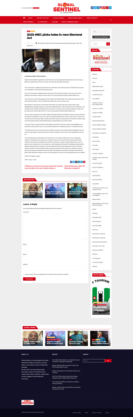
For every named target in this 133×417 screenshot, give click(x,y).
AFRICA (94, 74)
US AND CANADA (97, 262)
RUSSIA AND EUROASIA (99, 242)
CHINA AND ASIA (97, 94)
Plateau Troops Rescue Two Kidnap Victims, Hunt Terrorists (76, 195)
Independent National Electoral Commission (65, 43)
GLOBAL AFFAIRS (58, 18)
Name (25, 244)
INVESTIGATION (97, 179)
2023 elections (41, 43)
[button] (111, 20)
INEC (78, 43)
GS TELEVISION (43, 22)
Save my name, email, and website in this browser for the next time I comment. (46, 274)
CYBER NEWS (96, 116)
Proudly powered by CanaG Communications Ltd (32, 412)
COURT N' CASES (97, 108)
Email (25, 254)
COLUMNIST (96, 98)
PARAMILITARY (97, 217)
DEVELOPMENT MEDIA (75, 18)
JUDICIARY (95, 184)
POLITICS (33, 31)
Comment (26, 212)
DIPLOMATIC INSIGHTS (99, 133)
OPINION (95, 213)
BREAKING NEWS (97, 86)
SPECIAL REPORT (92, 18)
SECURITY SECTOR (43, 18)
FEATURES (95, 149)
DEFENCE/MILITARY (98, 121)
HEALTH (94, 171)
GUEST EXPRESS (28, 22)
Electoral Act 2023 (49, 43)
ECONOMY (95, 137)
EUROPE (95, 145)
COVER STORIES (97, 112)
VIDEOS (94, 266)
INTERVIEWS (96, 175)
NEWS (30, 18)
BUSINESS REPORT (98, 90)
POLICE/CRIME (96, 225)
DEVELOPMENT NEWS (99, 129)
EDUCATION (96, 141)
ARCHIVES (55, 22)
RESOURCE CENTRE (98, 238)
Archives (94, 78)
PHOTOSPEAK (96, 221)
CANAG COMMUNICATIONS (69, 22)
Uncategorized (96, 258)
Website (25, 264)
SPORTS (95, 254)
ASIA (93, 82)
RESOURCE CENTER (98, 233)
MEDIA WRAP (96, 199)
